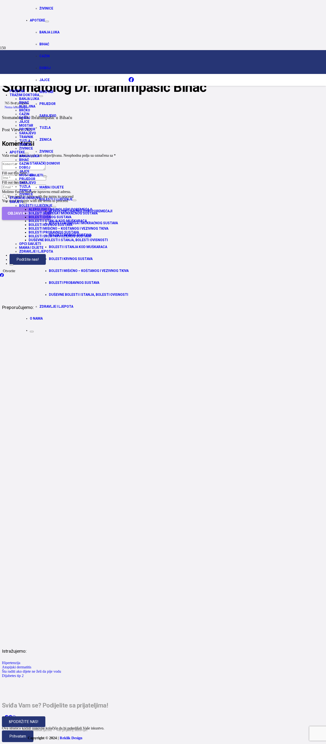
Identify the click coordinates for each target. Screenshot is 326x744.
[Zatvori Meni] (32, 331)
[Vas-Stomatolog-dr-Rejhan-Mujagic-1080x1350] (131, 638)
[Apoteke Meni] (47, 21)
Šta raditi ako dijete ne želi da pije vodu (31, 671)
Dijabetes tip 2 (13, 676)
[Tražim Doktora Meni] (41, 96)
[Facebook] (131, 80)
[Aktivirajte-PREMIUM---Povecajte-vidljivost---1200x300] (145, 294)
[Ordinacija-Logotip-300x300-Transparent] (136, 89)
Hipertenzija (11, 663)
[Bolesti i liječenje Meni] (54, 207)
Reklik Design (71, 738)
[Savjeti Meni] (25, 203)
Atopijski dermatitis (16, 667)
